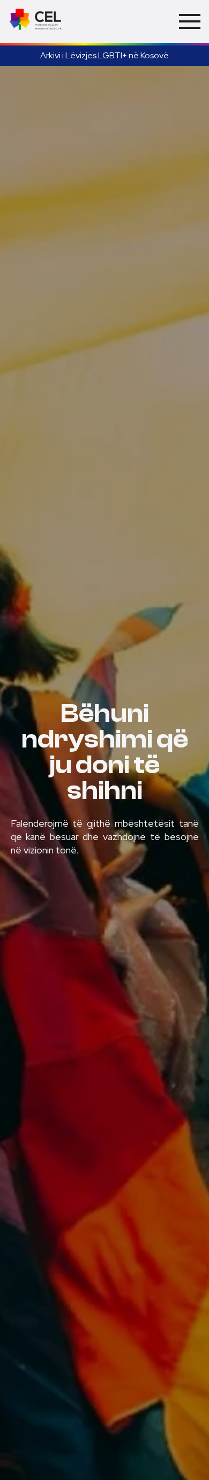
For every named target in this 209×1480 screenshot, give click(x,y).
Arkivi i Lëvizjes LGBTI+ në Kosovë (104, 55)
